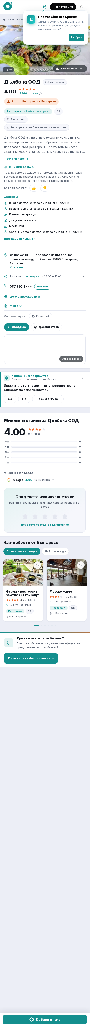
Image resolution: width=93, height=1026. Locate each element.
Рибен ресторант (38, 111)
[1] (25, 516)
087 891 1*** (21, 286)
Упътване (17, 267)
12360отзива (28, 93)
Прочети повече (16, 158)
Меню (14, 306)
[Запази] (37, 565)
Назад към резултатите (24, 19)
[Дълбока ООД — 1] (45, 50)
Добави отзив (48, 327)
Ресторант (15, 111)
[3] (45, 516)
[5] (65, 516)
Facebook (43, 316)
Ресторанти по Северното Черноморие (38, 127)
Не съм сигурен (47, 399)
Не (24, 399)
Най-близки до (55, 551)
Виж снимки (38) (72, 68)
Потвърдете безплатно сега (31, 658)
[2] (35, 516)
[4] (55, 516)
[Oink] (7, 6)
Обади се (19, 327)
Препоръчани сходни (22, 551)
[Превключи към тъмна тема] (82, 7)
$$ (58, 111)
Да (10, 399)
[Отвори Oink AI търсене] (44, 7)
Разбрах (76, 37)
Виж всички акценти (19, 239)
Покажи (42, 286)
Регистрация (63, 6)
